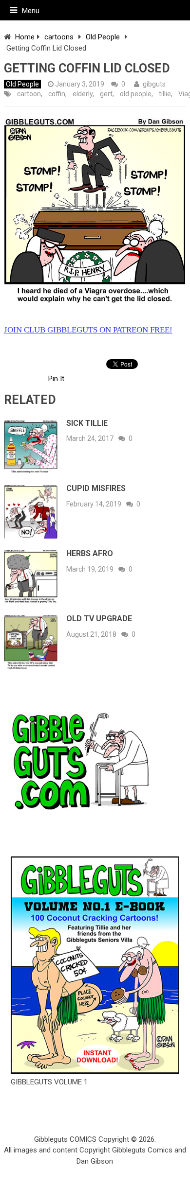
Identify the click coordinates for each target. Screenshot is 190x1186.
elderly (83, 94)
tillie (165, 94)
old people (136, 94)
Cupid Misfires (96, 488)
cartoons (59, 37)
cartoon (29, 94)
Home (25, 37)
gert (106, 94)
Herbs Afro (89, 553)
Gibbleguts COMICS (65, 1139)
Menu (30, 10)
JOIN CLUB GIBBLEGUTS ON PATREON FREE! (88, 329)
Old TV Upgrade (99, 618)
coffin (56, 94)
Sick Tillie (87, 423)
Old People (103, 37)
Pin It (56, 378)
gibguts (154, 84)
